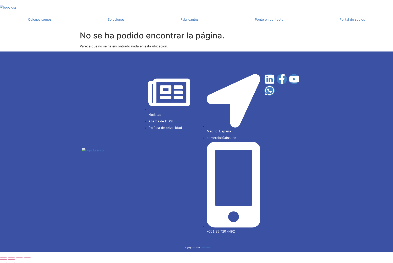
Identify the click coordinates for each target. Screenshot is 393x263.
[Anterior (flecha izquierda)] (3, 261)
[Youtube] (294, 79)
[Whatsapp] (269, 90)
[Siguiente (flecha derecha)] (11, 261)
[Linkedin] (269, 79)
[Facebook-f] (282, 79)
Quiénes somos (40, 19)
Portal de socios (352, 19)
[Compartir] (19, 255)
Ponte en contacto (269, 19)
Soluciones (116, 19)
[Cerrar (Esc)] (27, 255)
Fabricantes (190, 19)
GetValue (205, 247)
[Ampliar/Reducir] (3, 255)
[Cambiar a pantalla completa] (11, 255)
